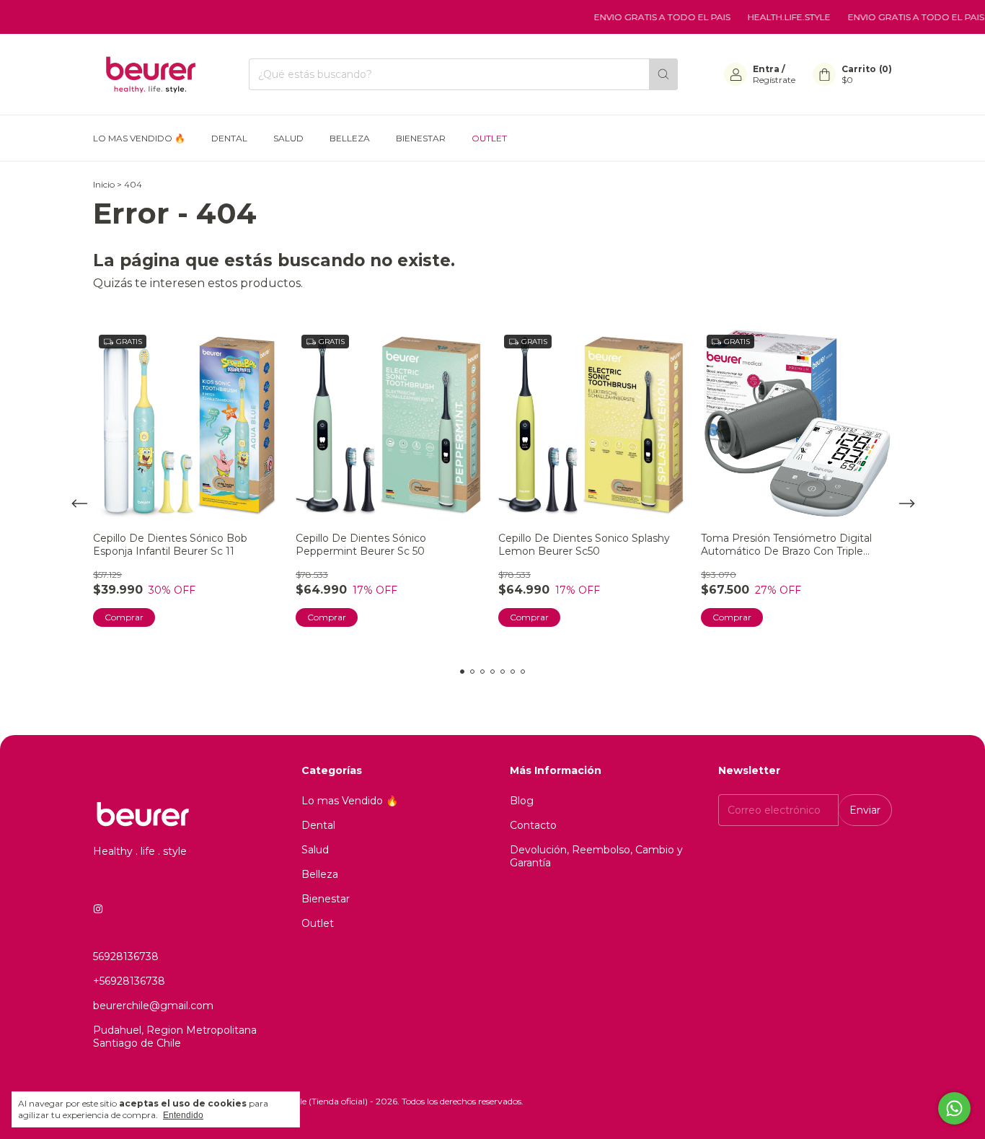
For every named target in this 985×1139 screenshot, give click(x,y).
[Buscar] (663, 74)
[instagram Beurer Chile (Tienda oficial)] (98, 908)
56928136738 (126, 956)
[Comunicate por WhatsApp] (954, 1108)
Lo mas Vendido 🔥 (139, 138)
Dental (229, 138)
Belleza (350, 138)
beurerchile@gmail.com (153, 1005)
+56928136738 (129, 981)
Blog (522, 800)
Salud (288, 138)
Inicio (104, 184)
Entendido (183, 1115)
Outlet (489, 138)
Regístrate (774, 79)
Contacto (533, 825)
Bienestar (421, 138)
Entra (766, 68)
